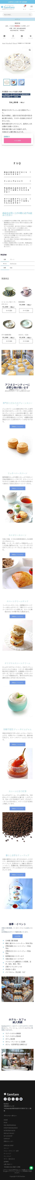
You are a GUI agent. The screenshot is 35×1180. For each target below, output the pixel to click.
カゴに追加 (17, 140)
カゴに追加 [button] (9, 310)
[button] (31, 6)
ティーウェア (30, 38)
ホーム (3, 43)
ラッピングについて (13, 181)
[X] (13, 1099)
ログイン (17, 19)
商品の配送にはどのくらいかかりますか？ (16, 173)
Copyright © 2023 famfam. (17, 1176)
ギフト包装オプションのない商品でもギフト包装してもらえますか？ (17, 201)
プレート (15, 43)
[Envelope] (21, 1099)
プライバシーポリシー (10, 1115)
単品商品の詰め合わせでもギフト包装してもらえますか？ (17, 190)
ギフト (22, 38)
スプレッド (13, 38)
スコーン (4, 38)
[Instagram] (5, 1099)
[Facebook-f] (17, 1099)
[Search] (30, 15)
